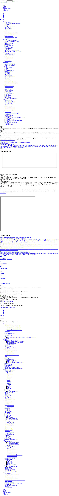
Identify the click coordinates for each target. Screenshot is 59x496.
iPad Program (7, 72)
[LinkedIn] (3, 16)
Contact (6, 104)
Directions (2, 307)
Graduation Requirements (9, 344)
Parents (4, 83)
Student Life (5, 66)
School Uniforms (10, 406)
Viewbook (7, 49)
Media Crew (7, 56)
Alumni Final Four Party (11, 451)
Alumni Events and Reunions (10, 101)
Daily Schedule (10, 417)
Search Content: (3, 1)
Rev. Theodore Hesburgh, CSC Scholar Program (16, 341)
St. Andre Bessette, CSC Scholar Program (15, 342)
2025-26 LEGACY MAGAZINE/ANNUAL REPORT (15, 117)
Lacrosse (9, 386)
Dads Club (9, 433)
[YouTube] (3, 15)
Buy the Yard (7, 60)
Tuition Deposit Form (11, 422)
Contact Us (7, 307)
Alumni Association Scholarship (13, 444)
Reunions (9, 450)
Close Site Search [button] (3, 2)
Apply (4, 5)
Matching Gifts (8, 114)
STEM (6, 35)
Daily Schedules (8, 80)
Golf (8, 375)
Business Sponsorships (9, 115)
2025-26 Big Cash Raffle (9, 119)
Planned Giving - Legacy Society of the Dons (13, 120)
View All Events (3, 193)
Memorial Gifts (8, 121)
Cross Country (10, 374)
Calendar (4, 7)
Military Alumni (10, 462)
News (6, 29)
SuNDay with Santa (11, 452)
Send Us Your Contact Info (10, 108)
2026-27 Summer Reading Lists (11, 37)
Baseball (8, 383)
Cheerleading (9, 388)
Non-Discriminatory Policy (10, 26)
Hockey (8, 380)
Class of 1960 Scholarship (12, 454)
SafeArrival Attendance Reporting (11, 98)
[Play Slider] (1, 148)
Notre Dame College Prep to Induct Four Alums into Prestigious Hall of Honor (21, 337)
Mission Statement (8, 22)
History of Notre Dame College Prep (14, 326)
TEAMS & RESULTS (9, 54)
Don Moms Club (10, 432)
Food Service (7, 73)
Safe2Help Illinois (8, 75)
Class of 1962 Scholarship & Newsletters (14, 455)
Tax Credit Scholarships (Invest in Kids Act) (15, 362)
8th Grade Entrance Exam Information (12, 41)
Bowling (9, 377)
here (35, 185)
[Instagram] (3, 14)
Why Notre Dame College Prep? (11, 40)
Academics (5, 31)
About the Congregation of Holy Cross (14, 330)
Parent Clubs (7, 92)
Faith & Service (5, 62)
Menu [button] (2, 19)
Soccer (8, 373)
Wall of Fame (9, 461)
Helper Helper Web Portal (10, 65)
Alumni (4, 99)
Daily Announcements (7, 8)
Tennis (8, 385)
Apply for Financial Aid (9, 86)
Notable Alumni (10, 463)
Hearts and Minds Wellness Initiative (11, 81)
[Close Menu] (1, 320)
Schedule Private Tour (9, 43)
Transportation (7, 77)
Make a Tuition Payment (11, 361)
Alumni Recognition (9, 103)
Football (8, 372)
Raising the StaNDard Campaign (11, 122)
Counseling (7, 68)
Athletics (4, 52)
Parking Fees (7, 74)
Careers (6, 25)
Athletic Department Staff (9, 53)
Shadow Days (7, 44)
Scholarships (7, 123)
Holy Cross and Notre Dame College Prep (12, 23)
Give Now (2, 315)
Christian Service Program (10, 64)
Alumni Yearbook (8, 105)
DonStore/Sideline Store (9, 70)
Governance (7, 24)
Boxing (8, 379)
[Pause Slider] (3, 148)
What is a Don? (10, 351)
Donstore (4, 6)
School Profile (7, 38)
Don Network (9, 445)
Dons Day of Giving (9, 124)
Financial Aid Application (12, 360)
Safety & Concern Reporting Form (11, 82)
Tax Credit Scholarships (9, 93)
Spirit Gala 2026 (8, 112)
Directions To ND (8, 28)
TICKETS (7, 55)
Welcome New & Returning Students (12, 50)
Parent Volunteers (8, 97)
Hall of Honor (10, 460)
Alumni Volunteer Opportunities (11, 110)
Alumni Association (8, 100)
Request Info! (7, 46)
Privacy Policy (7, 27)
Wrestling (9, 381)
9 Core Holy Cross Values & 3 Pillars (14, 329)
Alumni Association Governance (13, 442)
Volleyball (9, 384)
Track (8, 387)
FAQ (4, 9)
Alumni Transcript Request (10, 102)
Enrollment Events (8, 48)
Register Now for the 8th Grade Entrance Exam (13, 51)
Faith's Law (7, 96)
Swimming (9, 382)
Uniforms (7, 78)
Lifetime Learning (10, 448)
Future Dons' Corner (9, 47)
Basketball (9, 376)
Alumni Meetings (10, 447)
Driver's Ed (7, 69)
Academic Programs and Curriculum (11, 32)
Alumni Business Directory (10, 107)
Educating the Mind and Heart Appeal (12, 113)
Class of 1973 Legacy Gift (12, 456)
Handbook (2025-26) (9, 71)
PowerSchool (5, 10)
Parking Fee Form (10, 425)
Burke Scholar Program (11, 343)
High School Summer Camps (12, 391)
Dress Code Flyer (8, 89)
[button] (3, 17)
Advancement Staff (8, 116)
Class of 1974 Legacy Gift (12, 457)
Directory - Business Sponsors (12, 477)
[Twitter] (3, 13)
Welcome (4, 21)
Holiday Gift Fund (8, 118)
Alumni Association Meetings (12, 443)
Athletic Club (7, 58)
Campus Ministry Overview (10, 63)
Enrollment (5, 39)
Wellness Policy (8, 79)
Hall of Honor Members (11, 464)
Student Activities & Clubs (10, 76)
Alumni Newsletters (8, 106)
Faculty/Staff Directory (9, 36)
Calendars (7, 30)
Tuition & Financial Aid (9, 45)
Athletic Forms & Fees (9, 57)
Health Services (8, 95)
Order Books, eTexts (9, 90)
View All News (3, 255)
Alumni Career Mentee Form (12, 449)
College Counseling (8, 67)
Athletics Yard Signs (8, 61)
